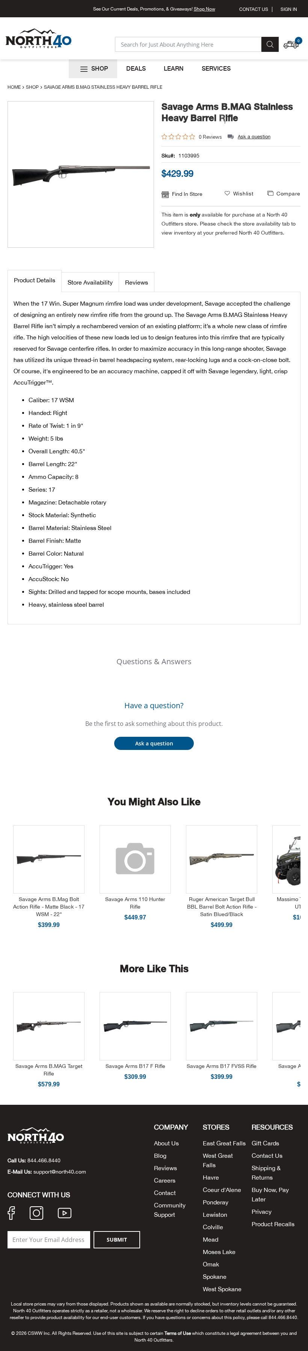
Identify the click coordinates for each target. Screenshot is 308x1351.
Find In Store (187, 194)
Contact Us (253, 9)
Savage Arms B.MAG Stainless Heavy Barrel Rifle (227, 112)
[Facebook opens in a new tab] (11, 1214)
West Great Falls (218, 1160)
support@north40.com (59, 1172)
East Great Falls (224, 1143)
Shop (33, 87)
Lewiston (215, 1214)
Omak (211, 1264)
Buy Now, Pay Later (270, 1194)
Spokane (214, 1276)
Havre (211, 1177)
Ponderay (215, 1202)
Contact (165, 1192)
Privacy (262, 1211)
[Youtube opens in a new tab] (64, 1214)
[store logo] (38, 38)
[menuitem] (93, 68)
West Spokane (222, 1289)
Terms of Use (178, 1333)
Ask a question (254, 136)
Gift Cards (265, 1143)
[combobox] (188, 44)
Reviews (136, 282)
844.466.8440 (43, 1160)
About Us (166, 1143)
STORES (216, 1127)
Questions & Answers (154, 661)
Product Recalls (273, 1224)
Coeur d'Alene (222, 1189)
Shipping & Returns (266, 1173)
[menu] (154, 68)
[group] (231, 173)
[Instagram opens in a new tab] (36, 1214)
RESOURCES (272, 1127)
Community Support (170, 1210)
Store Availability (90, 282)
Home (15, 87)
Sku (166, 156)
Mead (210, 1239)
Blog (160, 1155)
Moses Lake (219, 1251)
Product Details (34, 280)
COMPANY (171, 1127)
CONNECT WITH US (39, 1195)
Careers (164, 1180)
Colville (213, 1227)
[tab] (35, 281)
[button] (293, 41)
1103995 (188, 156)
